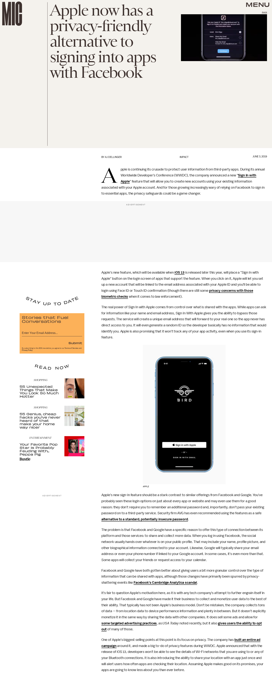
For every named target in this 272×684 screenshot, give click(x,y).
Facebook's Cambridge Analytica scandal (165, 582)
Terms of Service (71, 348)
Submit (75, 343)
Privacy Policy (27, 350)
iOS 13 (179, 272)
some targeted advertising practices (129, 623)
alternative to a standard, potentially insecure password (144, 519)
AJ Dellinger (113, 157)
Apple (264, 12)
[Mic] (12, 13)
